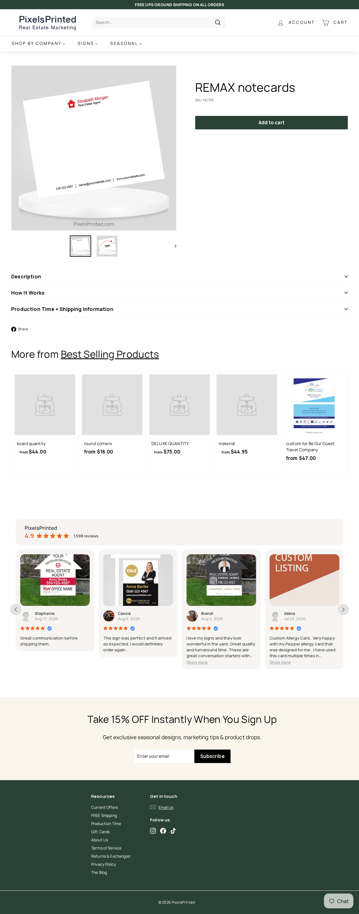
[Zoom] (93, 148)
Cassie (124, 613)
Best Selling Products (110, 354)
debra (289, 613)
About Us (99, 839)
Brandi (207, 613)
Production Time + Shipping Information (62, 309)
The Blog (99, 872)
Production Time (106, 823)
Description (26, 276)
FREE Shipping (104, 815)
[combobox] (159, 22)
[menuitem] (39, 43)
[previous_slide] (15, 609)
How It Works (28, 292)
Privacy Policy (103, 864)
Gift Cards (100, 831)
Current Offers (104, 807)
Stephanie (44, 613)
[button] (197, 662)
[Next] (172, 246)
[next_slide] (343, 609)
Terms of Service (106, 848)
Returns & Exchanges (110, 856)
